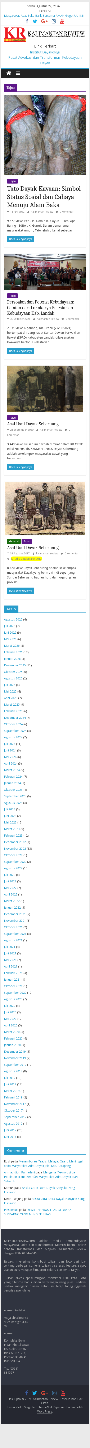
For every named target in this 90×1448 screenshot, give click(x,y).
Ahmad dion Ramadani (19, 1172)
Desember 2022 (15, 842)
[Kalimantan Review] (8, 73)
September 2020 (15, 993)
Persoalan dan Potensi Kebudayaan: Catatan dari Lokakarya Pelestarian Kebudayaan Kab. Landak (40, 307)
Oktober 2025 (13, 672)
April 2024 (10, 763)
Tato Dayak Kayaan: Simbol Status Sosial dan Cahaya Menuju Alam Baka (44, 197)
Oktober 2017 (13, 1110)
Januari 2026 (12, 659)
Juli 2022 (9, 875)
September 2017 (15, 1117)
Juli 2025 (9, 685)
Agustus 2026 (13, 619)
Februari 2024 (13, 776)
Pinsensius (11, 1210)
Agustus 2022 (13, 868)
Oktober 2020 (13, 986)
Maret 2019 (12, 1091)
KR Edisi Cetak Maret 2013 (26, 559)
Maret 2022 (12, 901)
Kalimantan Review (42, 212)
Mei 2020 (10, 1019)
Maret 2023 (12, 829)
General (14, 541)
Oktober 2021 (13, 927)
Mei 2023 (10, 822)
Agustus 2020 (13, 999)
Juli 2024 (9, 744)
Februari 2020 (13, 1038)
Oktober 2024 (13, 724)
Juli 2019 (9, 1078)
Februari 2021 (13, 973)
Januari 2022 (12, 907)
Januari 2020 (12, 1045)
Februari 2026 (13, 652)
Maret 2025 (12, 704)
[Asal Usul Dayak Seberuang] (45, 368)
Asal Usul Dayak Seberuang (33, 424)
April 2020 (10, 1025)
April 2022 (10, 894)
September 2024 (15, 731)
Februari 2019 (13, 1097)
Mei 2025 (10, 691)
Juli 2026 (9, 626)
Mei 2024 (10, 757)
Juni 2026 (10, 632)
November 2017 (15, 1104)
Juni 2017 (10, 1130)
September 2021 (15, 934)
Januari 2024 (12, 783)
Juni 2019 (10, 1084)
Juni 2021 (10, 953)
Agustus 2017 (13, 1123)
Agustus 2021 (13, 940)
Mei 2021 (10, 960)
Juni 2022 (10, 881)
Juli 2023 (9, 809)
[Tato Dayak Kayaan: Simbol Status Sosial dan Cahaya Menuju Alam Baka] (45, 97)
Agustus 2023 (13, 803)
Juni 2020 (10, 1012)
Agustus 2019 (13, 1071)
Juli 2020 (9, 1006)
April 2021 (10, 966)
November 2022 (15, 848)
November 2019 (15, 1058)
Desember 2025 (15, 665)
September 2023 (15, 796)
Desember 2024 (15, 718)
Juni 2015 (10, 1137)
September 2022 (15, 862)
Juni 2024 (10, 750)
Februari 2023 (13, 835)
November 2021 (15, 921)
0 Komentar (66, 212)
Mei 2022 (10, 888)
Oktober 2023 (13, 790)
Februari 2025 (13, 711)
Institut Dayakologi (45, 52)
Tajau (12, 181)
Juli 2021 (9, 947)
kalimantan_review (47, 553)
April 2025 (10, 698)
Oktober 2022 (13, 855)
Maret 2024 (12, 770)
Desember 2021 (15, 914)
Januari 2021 (12, 979)
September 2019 (15, 1065)
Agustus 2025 (13, 678)
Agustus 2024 (13, 737)
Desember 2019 (15, 1051)
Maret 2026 (12, 646)
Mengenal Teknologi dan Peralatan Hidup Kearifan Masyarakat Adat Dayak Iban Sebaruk (41, 1176)
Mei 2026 (10, 639)
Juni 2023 (10, 816)
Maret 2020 (12, 1032)
